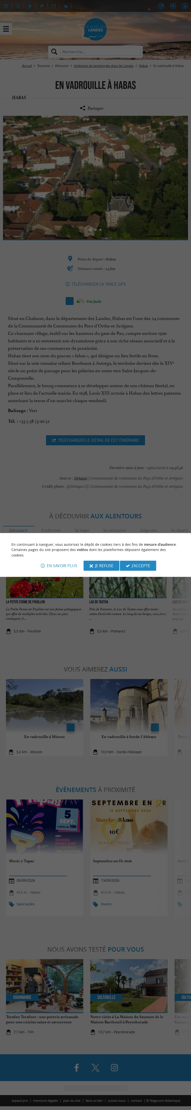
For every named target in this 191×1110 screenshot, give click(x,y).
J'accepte (141, 565)
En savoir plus (62, 565)
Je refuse (104, 565)
